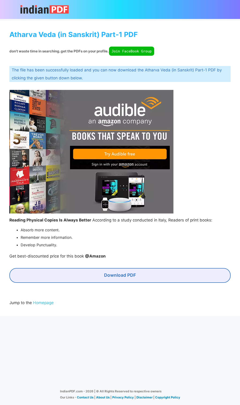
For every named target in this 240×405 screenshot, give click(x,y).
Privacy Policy (123, 397)
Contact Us (85, 397)
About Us (103, 397)
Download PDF (120, 275)
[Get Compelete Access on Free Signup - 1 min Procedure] (91, 212)
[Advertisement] (120, 350)
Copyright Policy (167, 397)
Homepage (43, 302)
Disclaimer (144, 397)
